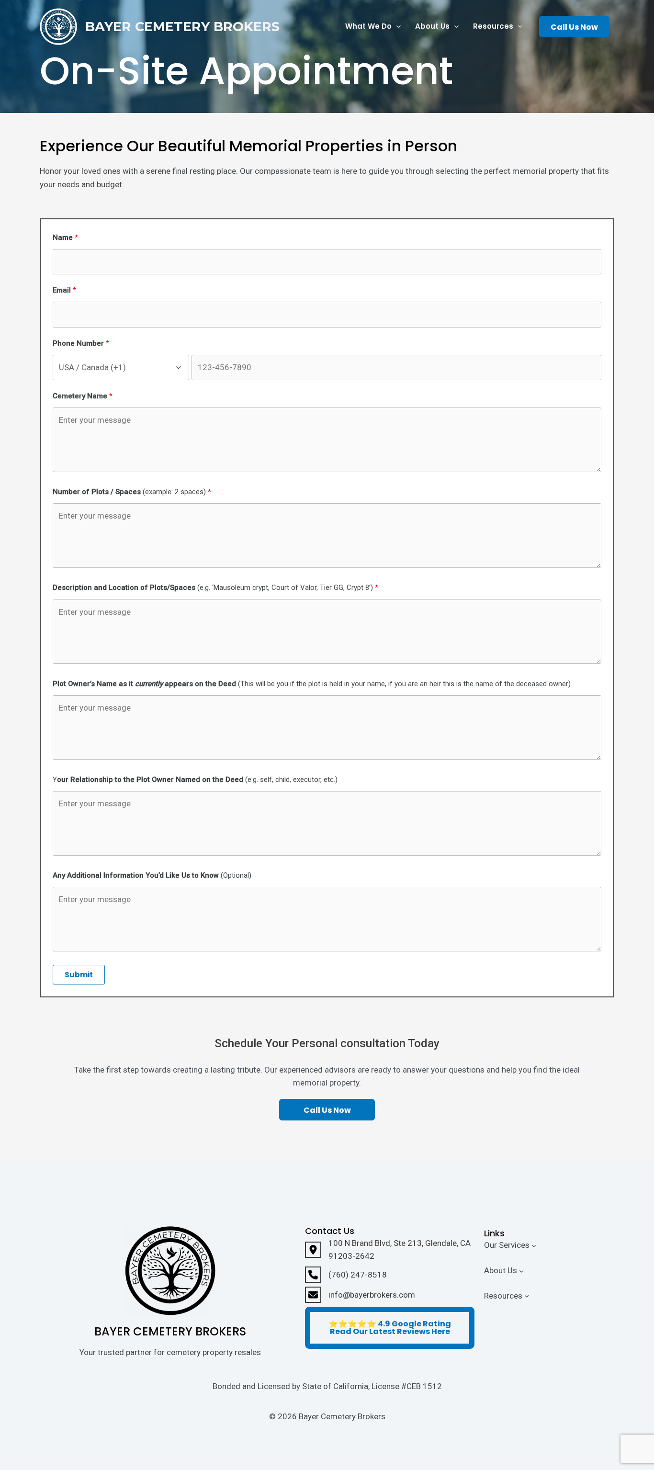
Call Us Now (574, 27)
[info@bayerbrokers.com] (360, 1295)
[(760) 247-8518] (346, 1274)
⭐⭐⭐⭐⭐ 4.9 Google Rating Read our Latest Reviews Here (389, 1327)
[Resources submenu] (526, 1295)
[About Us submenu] (521, 1270)
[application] (396, 26)
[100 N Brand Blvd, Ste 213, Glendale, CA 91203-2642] (389, 1250)
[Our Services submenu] (533, 1245)
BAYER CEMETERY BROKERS (182, 26)
